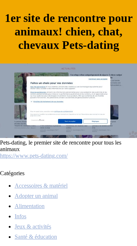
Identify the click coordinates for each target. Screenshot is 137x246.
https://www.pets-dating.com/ (34, 156)
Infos (20, 216)
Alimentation (30, 206)
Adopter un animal (36, 196)
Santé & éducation (36, 237)
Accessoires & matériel (41, 185)
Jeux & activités (33, 226)
